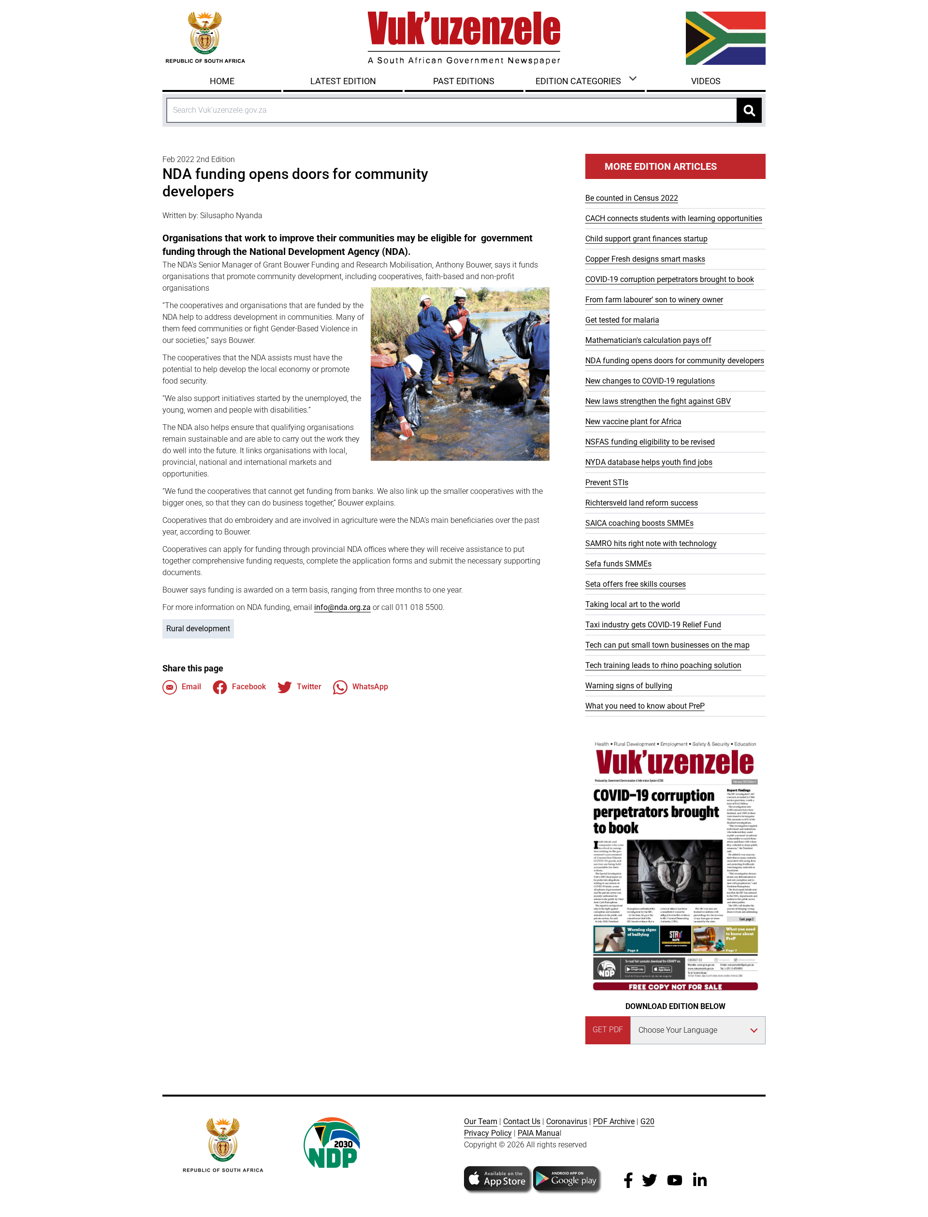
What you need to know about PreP (645, 706)
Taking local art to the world (632, 604)
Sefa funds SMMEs (618, 563)
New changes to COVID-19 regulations (650, 381)
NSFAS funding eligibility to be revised (650, 441)
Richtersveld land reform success (641, 502)
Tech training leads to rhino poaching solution (663, 665)
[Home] (464, 38)
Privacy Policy (488, 1133)
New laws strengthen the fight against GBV (658, 401)
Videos (706, 81)
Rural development (198, 628)
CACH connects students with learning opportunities (673, 218)
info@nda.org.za (342, 607)
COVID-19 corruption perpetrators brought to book (669, 279)
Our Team (480, 1121)
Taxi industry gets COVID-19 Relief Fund (653, 624)
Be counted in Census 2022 (631, 198)
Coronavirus (566, 1121)
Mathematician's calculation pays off (648, 340)
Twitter (309, 686)
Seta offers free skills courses (635, 584)
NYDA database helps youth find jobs (648, 462)
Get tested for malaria (622, 320)
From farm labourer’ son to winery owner (654, 299)
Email (191, 686)
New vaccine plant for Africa (633, 421)
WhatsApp (370, 686)
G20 (647, 1121)
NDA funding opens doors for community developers (674, 360)
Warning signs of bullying (628, 685)
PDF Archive (614, 1121)
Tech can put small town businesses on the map (667, 645)
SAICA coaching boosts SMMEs (639, 523)
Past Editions (463, 81)
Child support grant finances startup (646, 238)
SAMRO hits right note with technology (651, 543)
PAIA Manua (539, 1133)
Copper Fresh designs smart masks (645, 259)
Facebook (249, 686)
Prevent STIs (606, 482)
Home (222, 81)
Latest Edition (343, 81)
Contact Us (521, 1121)
